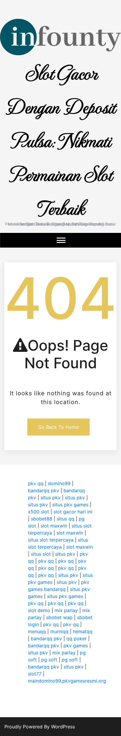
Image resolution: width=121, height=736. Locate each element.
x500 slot (38, 512)
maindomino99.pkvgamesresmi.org (67, 681)
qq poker (76, 638)
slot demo (39, 610)
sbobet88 (41, 519)
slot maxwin (54, 526)
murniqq (59, 631)
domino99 (59, 483)
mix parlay (66, 610)
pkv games (75, 645)
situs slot (41, 554)
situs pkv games (70, 505)
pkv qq (35, 483)
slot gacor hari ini (72, 512)
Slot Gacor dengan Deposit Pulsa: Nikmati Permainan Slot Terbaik (60, 140)
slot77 (34, 674)
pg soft (49, 660)
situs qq (65, 519)
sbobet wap (59, 617)
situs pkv (50, 497)
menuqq (37, 631)
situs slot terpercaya (50, 540)
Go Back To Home (58, 427)
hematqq (83, 631)
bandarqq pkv (43, 490)
